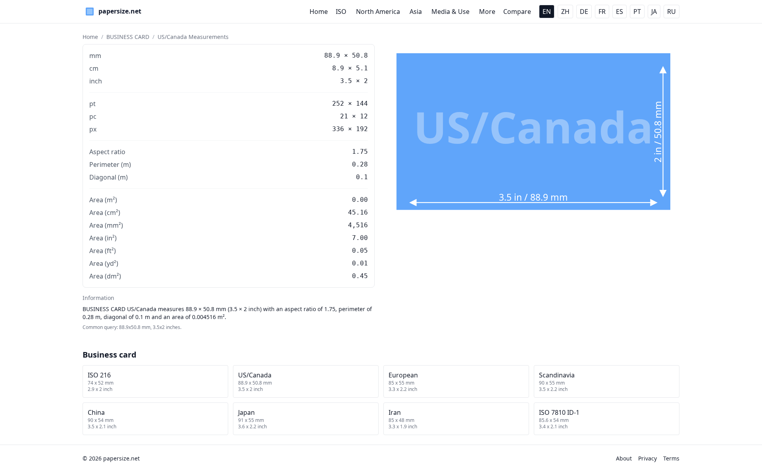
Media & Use (450, 11)
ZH (565, 11)
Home (319, 11)
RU (671, 11)
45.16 (358, 212)
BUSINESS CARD (127, 37)
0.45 (360, 276)
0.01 (360, 263)
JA (654, 11)
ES (619, 11)
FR (602, 11)
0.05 (360, 250)
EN (547, 11)
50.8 (360, 55)
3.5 (346, 81)
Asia (416, 11)
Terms (671, 458)
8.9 (338, 68)
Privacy (647, 458)
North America (378, 11)
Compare (517, 11)
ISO (341, 11)
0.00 (360, 199)
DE (584, 11)
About (624, 458)
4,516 (358, 225)
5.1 (362, 68)
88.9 (332, 55)
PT (637, 11)
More (487, 11)
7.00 (360, 238)
